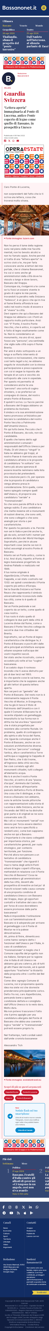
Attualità (7, 88)
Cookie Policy (33, 1325)
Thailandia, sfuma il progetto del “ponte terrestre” (11, 43)
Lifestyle (6, 1242)
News (5, 1228)
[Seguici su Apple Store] (24, 1213)
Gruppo (30, 1228)
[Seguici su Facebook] (3, 1208)
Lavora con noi (33, 1236)
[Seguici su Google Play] (31, 1213)
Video (5, 1244)
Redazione (31, 1231)
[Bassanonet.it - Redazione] (8, 79)
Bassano (7, 25)
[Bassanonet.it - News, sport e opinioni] (24, 7)
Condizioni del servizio (34, 1327)
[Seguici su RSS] (18, 1213)
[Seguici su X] (23, 1208)
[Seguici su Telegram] (4, 1213)
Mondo (39, 25)
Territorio (7, 1239)
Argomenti (7, 1247)
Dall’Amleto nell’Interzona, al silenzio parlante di (37, 41)
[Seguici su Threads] (16, 1208)
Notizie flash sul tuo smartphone (26, 1112)
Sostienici (41, 1292)
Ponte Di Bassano (24, 1098)
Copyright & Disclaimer (14, 1327)
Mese (24, 1163)
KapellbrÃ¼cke (12, 1092)
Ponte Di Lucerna (30, 1092)
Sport (5, 1236)
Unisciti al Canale (25, 1130)
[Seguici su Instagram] (10, 1208)
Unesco (9, 1098)
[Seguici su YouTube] (11, 1213)
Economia (7, 1231)
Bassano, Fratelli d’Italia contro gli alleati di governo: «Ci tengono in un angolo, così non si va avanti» (24, 1182)
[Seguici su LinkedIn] (30, 1208)
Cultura (6, 1233)
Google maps (8, 1272)
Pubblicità (31, 1233)
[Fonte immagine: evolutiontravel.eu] (24, 1063)
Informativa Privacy (18, 1325)
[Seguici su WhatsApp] (37, 1208)
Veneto (23, 25)
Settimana (8, 1163)
